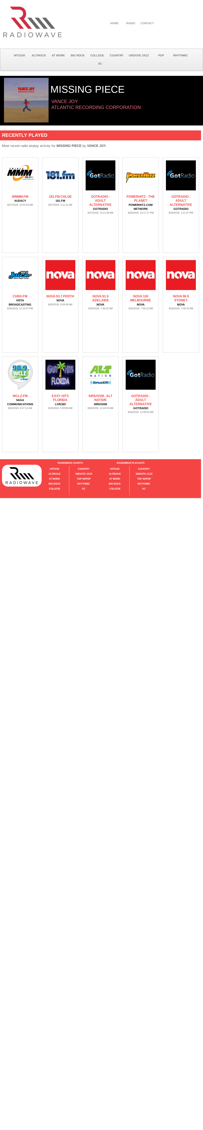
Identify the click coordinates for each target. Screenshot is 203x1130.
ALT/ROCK (39, 55)
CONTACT (147, 23)
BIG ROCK (78, 55)
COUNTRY (116, 55)
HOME (114, 23)
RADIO (130, 23)
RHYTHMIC (180, 55)
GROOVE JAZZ (139, 55)
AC (100, 63)
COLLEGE (97, 55)
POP (161, 55)
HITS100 (19, 55)
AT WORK (58, 55)
